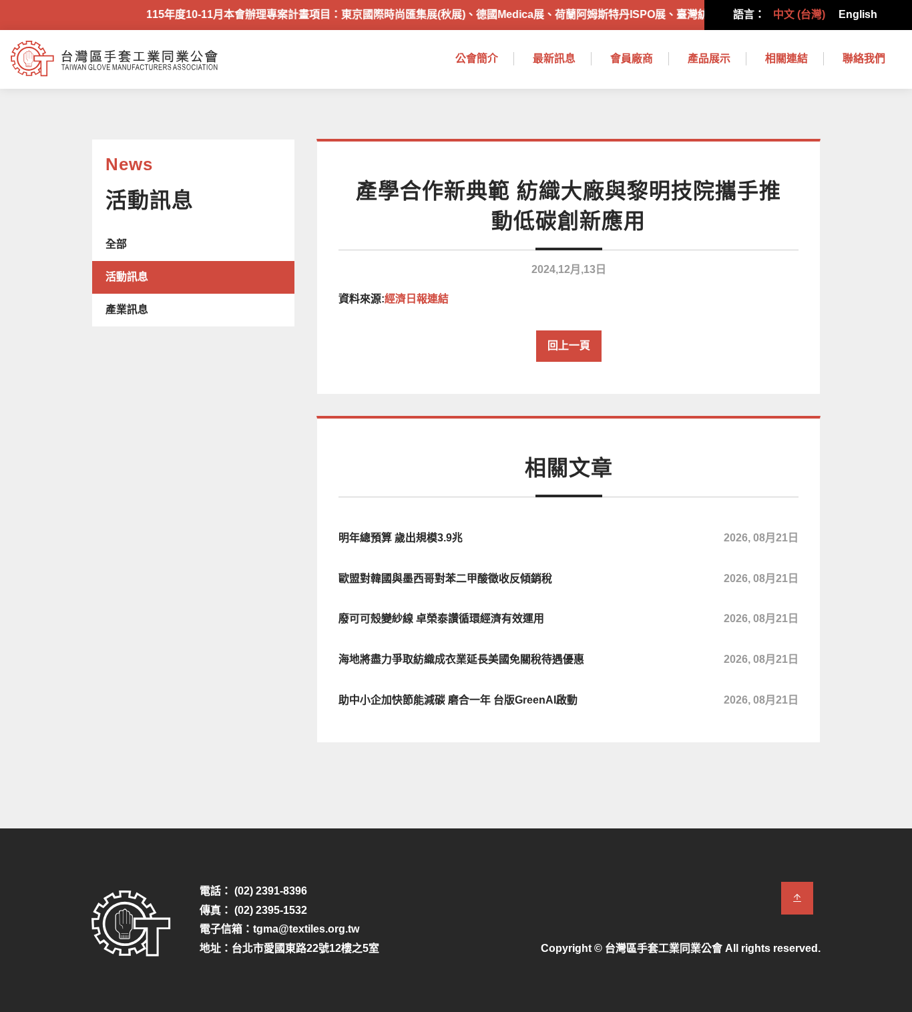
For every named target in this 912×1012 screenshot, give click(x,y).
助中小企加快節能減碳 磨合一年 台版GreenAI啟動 (568, 700)
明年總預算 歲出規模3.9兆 (568, 537)
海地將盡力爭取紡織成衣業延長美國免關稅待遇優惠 (568, 659)
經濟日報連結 (417, 298)
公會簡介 (476, 58)
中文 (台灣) (799, 14)
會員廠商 (631, 58)
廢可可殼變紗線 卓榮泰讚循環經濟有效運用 (568, 618)
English (858, 14)
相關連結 (786, 58)
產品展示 (709, 58)
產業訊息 (126, 309)
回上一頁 (568, 345)
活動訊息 (126, 276)
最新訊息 (554, 58)
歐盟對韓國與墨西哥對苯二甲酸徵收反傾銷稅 (568, 578)
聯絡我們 (864, 58)
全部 (116, 244)
